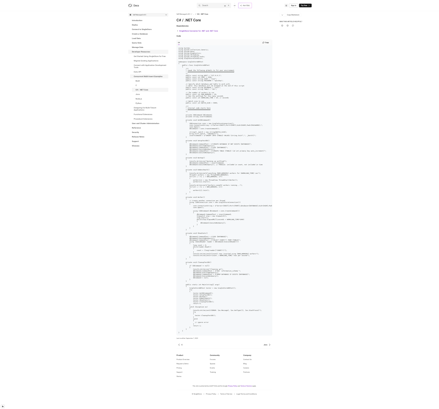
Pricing (179, 368)
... (193, 14)
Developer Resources (141, 52)
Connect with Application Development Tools (150, 66)
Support (135, 141)
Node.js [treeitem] (139, 99)
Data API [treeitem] (137, 72)
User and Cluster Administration (145, 123)
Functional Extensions (143, 114)
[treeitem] (148, 20)
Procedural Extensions (143, 119)
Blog (245, 364)
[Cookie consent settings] (3, 406)
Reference (136, 128)
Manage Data (137, 47)
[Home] (133, 5)
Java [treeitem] (138, 94)
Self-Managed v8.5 (183, 14)
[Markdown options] (282, 15)
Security (135, 132)
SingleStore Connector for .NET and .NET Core (198, 31)
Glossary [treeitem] (135, 146)
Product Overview (183, 359)
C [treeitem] (136, 85)
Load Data (136, 38)
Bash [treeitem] (138, 81)
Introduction (137, 20)
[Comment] (293, 25)
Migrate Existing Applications (146, 61)
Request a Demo (183, 364)
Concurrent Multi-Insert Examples (148, 76)
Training (213, 372)
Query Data (136, 43)
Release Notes (138, 137)
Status (179, 376)
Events (212, 368)
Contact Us (247, 359)
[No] (287, 25)
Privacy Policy (232, 386)
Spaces (212, 364)
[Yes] (282, 25)
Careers (246, 368)
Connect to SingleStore (142, 29)
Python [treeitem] (139, 103)
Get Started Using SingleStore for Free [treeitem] (150, 56)
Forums (213, 359)
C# (179, 42)
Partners (246, 372)
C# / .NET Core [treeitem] (142, 90)
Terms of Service (246, 386)
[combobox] (286, 5)
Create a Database (140, 34)
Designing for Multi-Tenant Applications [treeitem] (145, 109)
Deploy (135, 25)
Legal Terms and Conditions (246, 394)
